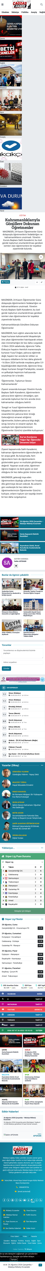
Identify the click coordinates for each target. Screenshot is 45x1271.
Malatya (15, 12)
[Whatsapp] (36, 1200)
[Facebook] (4, 1200)
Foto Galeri (15, 1236)
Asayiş (34, 12)
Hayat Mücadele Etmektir (22, 785)
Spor (27, 1075)
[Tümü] (42, 765)
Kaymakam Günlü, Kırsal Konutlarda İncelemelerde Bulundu (11, 1079)
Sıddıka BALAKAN (19, 835)
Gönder (6, 668)
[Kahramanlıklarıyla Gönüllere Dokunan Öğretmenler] (22, 266)
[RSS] (40, 1200)
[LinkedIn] (20, 1200)
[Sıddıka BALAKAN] (6, 836)
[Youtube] (24, 1200)
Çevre (4, 1050)
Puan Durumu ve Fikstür (10, 1223)
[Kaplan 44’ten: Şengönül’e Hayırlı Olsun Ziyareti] (34, 1090)
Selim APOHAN (20, 561)
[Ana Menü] (2, 4)
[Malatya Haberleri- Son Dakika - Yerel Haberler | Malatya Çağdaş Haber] (21, 4)
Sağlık (27, 1050)
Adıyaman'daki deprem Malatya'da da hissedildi (10, 1103)
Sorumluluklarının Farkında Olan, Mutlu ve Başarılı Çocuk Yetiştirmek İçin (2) (27, 817)
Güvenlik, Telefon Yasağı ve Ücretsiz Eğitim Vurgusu (33, 592)
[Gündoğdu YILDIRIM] (6, 773)
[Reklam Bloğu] (22, 679)
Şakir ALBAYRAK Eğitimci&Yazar (25, 823)
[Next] (32, 1200)
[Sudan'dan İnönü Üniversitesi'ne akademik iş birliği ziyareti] (12, 584)
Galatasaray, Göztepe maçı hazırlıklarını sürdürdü (32, 1079)
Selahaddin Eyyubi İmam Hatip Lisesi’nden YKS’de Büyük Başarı (32, 614)
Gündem (5, 12)
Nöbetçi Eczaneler (12, 1210)
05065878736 (24, 1187)
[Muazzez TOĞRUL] (6, 783)
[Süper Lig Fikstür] (42, 919)
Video (25, 1236)
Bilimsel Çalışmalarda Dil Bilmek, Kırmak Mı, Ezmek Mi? (25, 827)
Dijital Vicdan (17, 838)
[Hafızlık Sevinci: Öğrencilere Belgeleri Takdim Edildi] (33, 625)
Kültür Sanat (21, 1243)
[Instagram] (16, 1200)
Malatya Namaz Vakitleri (10, 1216)
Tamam (14, 1259)
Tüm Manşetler (31, 1222)
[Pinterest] (12, 1200)
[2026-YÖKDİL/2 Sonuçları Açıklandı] (12, 625)
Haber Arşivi (30, 1228)
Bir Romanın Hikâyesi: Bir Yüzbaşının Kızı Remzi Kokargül (27, 795)
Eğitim (22, 215)
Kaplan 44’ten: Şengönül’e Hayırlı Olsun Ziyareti (34, 1103)
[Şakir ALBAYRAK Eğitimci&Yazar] (6, 826)
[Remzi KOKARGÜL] (6, 794)
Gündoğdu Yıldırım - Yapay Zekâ (25, 774)
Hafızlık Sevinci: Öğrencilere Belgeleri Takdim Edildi (30, 634)
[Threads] (28, 1200)
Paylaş (6, 282)
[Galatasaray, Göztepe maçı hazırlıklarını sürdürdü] (34, 1065)
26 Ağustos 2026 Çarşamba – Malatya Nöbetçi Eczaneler (32, 1054)
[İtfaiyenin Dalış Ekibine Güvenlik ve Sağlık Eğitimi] (12, 604)
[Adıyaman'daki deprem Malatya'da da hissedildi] (11, 1090)
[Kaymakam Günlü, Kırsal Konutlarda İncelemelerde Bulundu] (11, 1065)
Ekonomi (6, 1243)
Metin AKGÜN (17, 813)
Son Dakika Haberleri (13, 1228)
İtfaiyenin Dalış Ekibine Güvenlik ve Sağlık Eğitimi (11, 613)
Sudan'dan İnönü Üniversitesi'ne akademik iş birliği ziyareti (11, 593)
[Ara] (41, 4)
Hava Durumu (31, 1210)
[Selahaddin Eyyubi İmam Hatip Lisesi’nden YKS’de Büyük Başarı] (33, 604)
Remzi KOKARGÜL (19, 792)
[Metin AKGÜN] (6, 815)
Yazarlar (34, 1236)
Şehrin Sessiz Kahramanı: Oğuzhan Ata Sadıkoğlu (26, 806)
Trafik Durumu (31, 1215)
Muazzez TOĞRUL (19, 782)
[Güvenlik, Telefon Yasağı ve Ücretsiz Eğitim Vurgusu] (33, 584)
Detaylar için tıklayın (22, 911)
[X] (8, 1200)
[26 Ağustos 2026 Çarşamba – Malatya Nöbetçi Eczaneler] (34, 1041)
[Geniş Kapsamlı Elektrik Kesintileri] (11, 1041)
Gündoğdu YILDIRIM (20, 772)
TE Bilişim (28, 1249)
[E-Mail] (16, 566)
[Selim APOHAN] (7, 563)
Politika (24, 12)
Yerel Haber (32, 1243)
